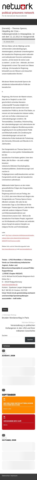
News (5, 309)
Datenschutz (6, 475)
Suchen (4, 335)
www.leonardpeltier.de (26, 249)
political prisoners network (18, 12)
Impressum (13, 475)
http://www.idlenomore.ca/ (9, 249)
